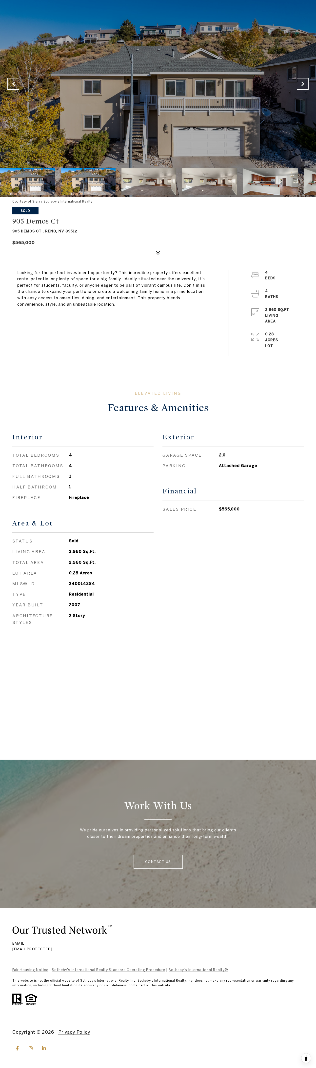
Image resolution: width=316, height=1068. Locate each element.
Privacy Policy (74, 1032)
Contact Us (158, 862)
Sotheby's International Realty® (198, 970)
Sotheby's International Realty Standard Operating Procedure (108, 970)
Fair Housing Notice (30, 970)
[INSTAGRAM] (31, 1048)
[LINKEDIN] (44, 1048)
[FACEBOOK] (17, 1048)
